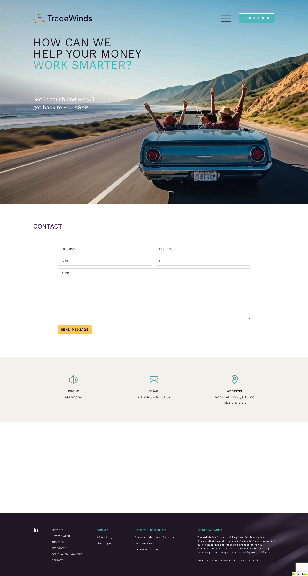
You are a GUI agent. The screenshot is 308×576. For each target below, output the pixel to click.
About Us (58, 542)
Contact (57, 560)
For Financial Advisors (67, 554)
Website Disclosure (146, 549)
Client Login (256, 18)
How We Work (61, 536)
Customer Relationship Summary (154, 537)
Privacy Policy (104, 537)
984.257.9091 (73, 397)
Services (57, 530)
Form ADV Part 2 (144, 543)
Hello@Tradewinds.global (154, 397)
